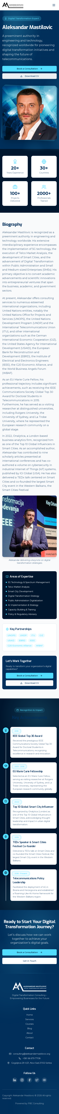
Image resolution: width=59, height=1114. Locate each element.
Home (29, 1015)
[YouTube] (44, 1080)
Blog (29, 1028)
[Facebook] (29, 1080)
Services (29, 1019)
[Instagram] (22, 1080)
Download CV (32, 76)
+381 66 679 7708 (32, 1058)
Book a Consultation (27, 68)
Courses (29, 1024)
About (29, 1033)
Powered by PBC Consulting (29, 1103)
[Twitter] (37, 1080)
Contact (29, 1037)
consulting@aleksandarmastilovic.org (31, 1054)
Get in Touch (29, 961)
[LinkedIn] (14, 1080)
